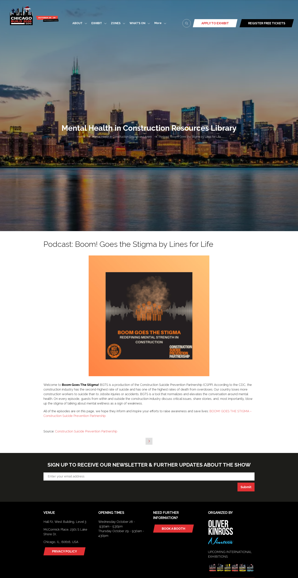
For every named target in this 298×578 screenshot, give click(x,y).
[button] (159, 23)
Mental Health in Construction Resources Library (122, 136)
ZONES (116, 23)
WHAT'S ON (137, 23)
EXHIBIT (96, 23)
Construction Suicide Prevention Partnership (86, 431)
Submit (246, 487)
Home (81, 136)
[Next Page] (149, 441)
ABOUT (77, 23)
